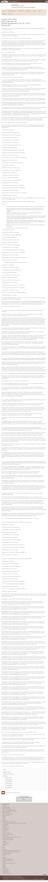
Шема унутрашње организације (7, 860)
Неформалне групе (5, 835)
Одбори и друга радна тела (7, 833)
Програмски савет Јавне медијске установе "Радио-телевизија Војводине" (14, 823)
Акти (34, 10)
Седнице (28, 10)
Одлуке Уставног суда (6, 854)
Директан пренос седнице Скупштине (12, 792)
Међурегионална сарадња (6, 808)
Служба (39, 10)
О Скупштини (4, 805)
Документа (4, 861)
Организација (21, 10)
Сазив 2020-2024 (9, 777)
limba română (24, 3)
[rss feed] (44, 874)
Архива (6, 775)
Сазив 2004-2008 (9, 785)
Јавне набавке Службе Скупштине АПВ (8, 863)
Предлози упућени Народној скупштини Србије (10, 851)
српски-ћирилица (4, 3)
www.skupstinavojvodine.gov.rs (24, 879)
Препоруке (4, 855)
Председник (4, 826)
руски (29, 3)
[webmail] (47, 1)
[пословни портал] (46, 1)
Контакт (10, 14)
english (31, 3)
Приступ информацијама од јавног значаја (9, 811)
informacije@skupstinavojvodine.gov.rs (38, 879)
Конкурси (4, 820)
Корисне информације (6, 815)
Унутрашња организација (6, 859)
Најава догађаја (5, 869)
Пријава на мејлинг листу (6, 873)
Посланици (4, 831)
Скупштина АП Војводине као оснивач (8, 809)
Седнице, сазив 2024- (9, 774)
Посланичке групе (5, 830)
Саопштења (4, 867)
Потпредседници (5, 829)
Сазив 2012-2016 (9, 781)
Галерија (3, 817)
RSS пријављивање (5, 871)
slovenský (17, 3)
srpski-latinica (9, 3)
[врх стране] (45, 874)
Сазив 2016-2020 (9, 779)
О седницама (7, 772)
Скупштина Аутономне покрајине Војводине (23, 6)
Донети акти (4, 849)
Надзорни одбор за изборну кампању (8, 821)
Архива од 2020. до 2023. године (7, 839)
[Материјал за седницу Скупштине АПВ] (24, 798)
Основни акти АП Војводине (7, 853)
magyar (13, 3)
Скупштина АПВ (11, 10)
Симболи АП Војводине (6, 807)
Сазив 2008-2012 (9, 783)
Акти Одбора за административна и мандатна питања (11, 850)
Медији (4, 14)
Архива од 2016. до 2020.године (7, 838)
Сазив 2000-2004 (9, 787)
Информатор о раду (5, 812)
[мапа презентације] (43, 874)
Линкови (3, 819)
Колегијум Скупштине (6, 827)
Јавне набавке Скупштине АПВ (7, 813)
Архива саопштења (5, 870)
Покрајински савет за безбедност (8, 834)
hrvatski (20, 3)
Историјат (4, 816)
